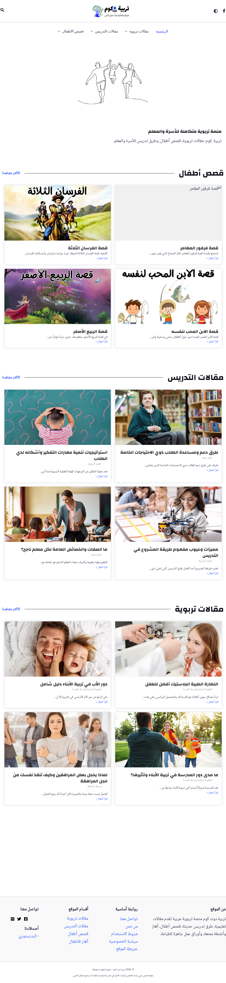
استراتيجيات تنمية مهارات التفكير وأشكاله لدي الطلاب (61, 455)
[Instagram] (13, 919)
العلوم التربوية (95, 464)
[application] (127, 31)
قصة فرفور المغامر (199, 248)
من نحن (131, 926)
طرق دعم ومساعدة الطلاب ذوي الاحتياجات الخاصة (169, 452)
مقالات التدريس (76, 926)
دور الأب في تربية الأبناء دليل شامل (73, 684)
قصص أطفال (78, 934)
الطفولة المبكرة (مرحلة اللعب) (197, 689)
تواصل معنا (129, 919)
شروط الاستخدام (124, 934)
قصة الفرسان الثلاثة (87, 248)
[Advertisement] (113, 864)
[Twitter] (19, 919)
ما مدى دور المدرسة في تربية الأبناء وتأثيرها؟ (174, 775)
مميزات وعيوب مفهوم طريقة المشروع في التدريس (176, 552)
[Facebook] (224, 11)
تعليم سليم (207, 457)
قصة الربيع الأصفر (90, 331)
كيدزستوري (27, 936)
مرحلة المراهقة (94, 786)
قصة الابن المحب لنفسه (194, 331)
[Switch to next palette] (216, 11)
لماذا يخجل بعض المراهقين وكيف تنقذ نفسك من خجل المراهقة (60, 778)
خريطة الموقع (127, 949)
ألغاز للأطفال (78, 942)
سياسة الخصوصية (123, 941)
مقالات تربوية (77, 918)
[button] (2, 11)
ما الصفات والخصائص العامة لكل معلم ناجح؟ (64, 549)
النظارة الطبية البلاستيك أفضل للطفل (181, 684)
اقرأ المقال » (212, 258)
